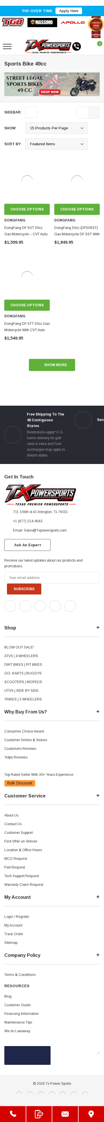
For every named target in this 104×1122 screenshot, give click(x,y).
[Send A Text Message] (39, 1114)
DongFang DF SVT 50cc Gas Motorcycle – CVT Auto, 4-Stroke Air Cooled (26, 234)
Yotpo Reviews (15, 757)
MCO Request (15, 859)
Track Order (13, 934)
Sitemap (10, 943)
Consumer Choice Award (24, 731)
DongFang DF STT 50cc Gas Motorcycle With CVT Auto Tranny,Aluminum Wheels (27, 330)
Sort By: (12, 144)
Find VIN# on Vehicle (20, 841)
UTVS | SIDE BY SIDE (21, 691)
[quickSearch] (20, 46)
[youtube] (20, 616)
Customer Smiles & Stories (25, 740)
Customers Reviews (20, 749)
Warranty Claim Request (23, 885)
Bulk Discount (19, 783)
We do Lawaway (17, 1031)
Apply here (68, 11)
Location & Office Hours (23, 850)
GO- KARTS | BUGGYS (23, 673)
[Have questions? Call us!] (13, 1114)
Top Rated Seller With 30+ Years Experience (38, 775)
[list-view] (82, 112)
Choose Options (27, 209)
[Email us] (65, 1114)
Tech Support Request (21, 876)
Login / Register (16, 917)
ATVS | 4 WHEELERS (21, 656)
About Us (11, 815)
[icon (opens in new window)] (10, 606)
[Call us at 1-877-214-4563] (76, 46)
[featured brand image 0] (13, 22)
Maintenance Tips (18, 1022)
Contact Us (13, 824)
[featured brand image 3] (73, 22)
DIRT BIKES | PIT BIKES (23, 665)
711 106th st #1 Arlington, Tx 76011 (40, 512)
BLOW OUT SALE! (19, 647)
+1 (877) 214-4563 (27, 521)
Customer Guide (17, 1005)
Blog (8, 996)
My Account (13, 925)
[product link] (27, 181)
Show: (10, 128)
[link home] (48, 46)
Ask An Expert (27, 545)
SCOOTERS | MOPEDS (23, 682)
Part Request (14, 867)
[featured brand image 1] (42, 22)
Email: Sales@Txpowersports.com (40, 530)
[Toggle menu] (7, 46)
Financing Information (21, 1014)
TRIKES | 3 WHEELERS (23, 699)
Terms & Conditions (20, 975)
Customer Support (18, 833)
